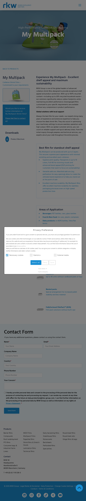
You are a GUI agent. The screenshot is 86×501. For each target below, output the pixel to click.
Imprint (40, 272)
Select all (36, 262)
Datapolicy (45, 272)
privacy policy (21, 246)
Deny (45, 262)
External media (63, 255)
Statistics (37, 255)
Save (52, 262)
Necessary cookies (16, 255)
